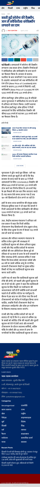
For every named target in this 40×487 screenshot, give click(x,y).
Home (3, 14)
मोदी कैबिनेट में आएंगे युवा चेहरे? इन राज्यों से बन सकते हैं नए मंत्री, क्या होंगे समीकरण (24, 138)
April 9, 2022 (24, 31)
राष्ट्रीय (25, 8)
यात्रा (3, 442)
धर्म (3, 429)
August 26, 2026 (17, 132)
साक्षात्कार (25, 434)
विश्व (33, 8)
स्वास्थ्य (24, 442)
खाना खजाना (6, 409)
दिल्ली (10, 8)
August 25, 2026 (17, 141)
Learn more (6, 372)
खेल (3, 413)
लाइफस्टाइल (26, 417)
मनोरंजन (5, 438)
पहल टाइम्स (8, 483)
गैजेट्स (4, 417)
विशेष (23, 421)
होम (3, 8)
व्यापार (23, 429)
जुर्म (3, 421)
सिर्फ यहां (26, 483)
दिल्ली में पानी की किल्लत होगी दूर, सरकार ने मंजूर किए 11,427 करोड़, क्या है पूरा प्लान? (20, 453)
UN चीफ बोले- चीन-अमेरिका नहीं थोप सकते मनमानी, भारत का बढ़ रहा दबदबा (24, 147)
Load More (20, 166)
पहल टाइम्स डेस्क (12, 31)
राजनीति (24, 405)
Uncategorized (8, 405)
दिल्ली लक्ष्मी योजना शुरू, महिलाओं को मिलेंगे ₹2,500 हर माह (17, 464)
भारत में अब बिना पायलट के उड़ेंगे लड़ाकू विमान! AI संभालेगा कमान (24, 129)
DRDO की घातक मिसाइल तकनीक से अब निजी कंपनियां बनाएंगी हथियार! (24, 155)
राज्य (18, 8)
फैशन (4, 434)
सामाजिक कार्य (27, 438)
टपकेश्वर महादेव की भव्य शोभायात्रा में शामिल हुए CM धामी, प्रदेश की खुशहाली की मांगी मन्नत (19, 458)
